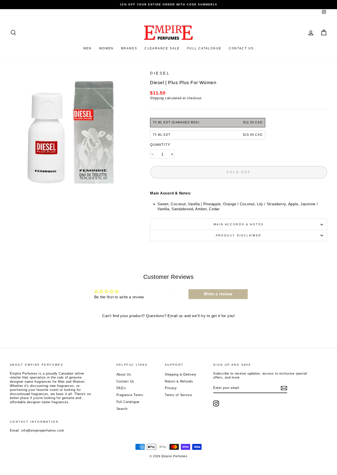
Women (106, 48)
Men (87, 48)
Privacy (171, 388)
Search (122, 409)
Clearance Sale (162, 48)
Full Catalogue (128, 402)
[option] (168, 4)
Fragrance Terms (129, 395)
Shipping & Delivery (180, 374)
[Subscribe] (284, 388)
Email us (175, 316)
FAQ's (121, 388)
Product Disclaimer (239, 235)
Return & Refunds (179, 381)
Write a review (218, 294)
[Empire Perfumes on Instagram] (216, 403)
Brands (129, 48)
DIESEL (160, 73)
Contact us (241, 48)
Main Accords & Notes (239, 224)
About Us (123, 374)
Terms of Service (178, 395)
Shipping (157, 98)
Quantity (160, 145)
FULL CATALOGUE (204, 48)
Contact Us (125, 381)
